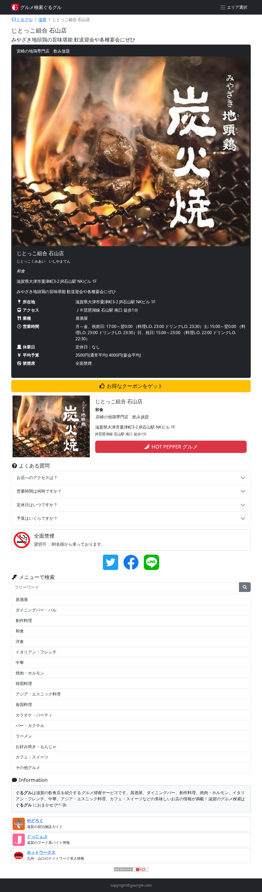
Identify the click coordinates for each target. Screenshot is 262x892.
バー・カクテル (30, 725)
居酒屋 (22, 599)
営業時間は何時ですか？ (39, 491)
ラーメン (24, 736)
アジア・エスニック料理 (38, 694)
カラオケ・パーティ (34, 715)
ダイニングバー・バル (36, 610)
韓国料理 (24, 683)
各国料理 (24, 704)
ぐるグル (24, 19)
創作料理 (24, 620)
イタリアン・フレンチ (36, 652)
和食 (20, 631)
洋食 (20, 641)
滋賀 (42, 19)
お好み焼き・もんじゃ (36, 746)
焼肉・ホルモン (30, 673)
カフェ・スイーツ (32, 757)
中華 (20, 662)
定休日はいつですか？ (37, 504)
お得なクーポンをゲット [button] (134, 385)
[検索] (245, 587)
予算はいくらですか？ (37, 518)
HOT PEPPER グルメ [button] (174, 446)
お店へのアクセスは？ (37, 477)
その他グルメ (28, 767)
